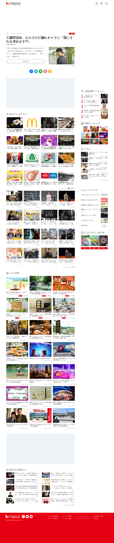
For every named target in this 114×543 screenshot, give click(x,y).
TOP (7, 33)
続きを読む (26, 61)
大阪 (72, 33)
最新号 (85, 248)
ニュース (13, 33)
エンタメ (19, 33)
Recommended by (63, 188)
